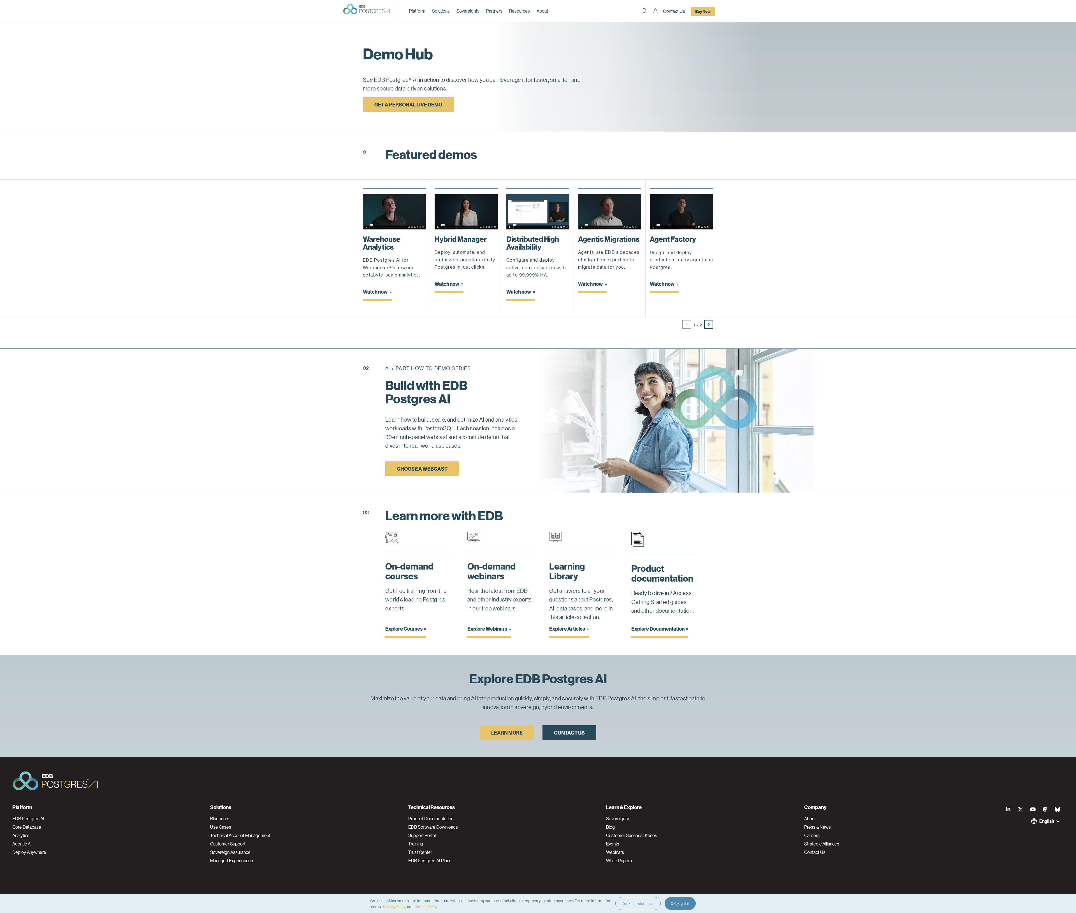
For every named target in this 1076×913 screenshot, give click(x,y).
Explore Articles (567, 628)
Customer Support (227, 843)
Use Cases (220, 827)
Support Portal (422, 835)
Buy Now (703, 11)
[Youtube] (1033, 809)
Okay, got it (680, 903)
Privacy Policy (394, 906)
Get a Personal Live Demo (408, 104)
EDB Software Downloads (433, 827)
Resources (519, 11)
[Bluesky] (1057, 809)
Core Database (26, 827)
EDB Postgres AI (28, 818)
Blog (610, 827)
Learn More (507, 732)
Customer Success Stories (631, 835)
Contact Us (674, 11)
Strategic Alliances (821, 843)
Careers (812, 835)
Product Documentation (430, 818)
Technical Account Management (240, 835)
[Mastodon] (1045, 809)
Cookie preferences (638, 903)
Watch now (375, 291)
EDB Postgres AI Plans (429, 860)
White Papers (619, 860)
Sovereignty (467, 11)
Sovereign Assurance (230, 852)
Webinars (615, 852)
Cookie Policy (425, 906)
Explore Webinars (487, 628)
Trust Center (420, 852)
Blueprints (219, 818)
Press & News (817, 827)
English (1046, 821)
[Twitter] (1020, 809)
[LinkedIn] (1008, 809)
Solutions (441, 11)
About (542, 11)
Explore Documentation (658, 628)
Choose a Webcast (422, 468)
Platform (417, 11)
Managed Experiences (231, 860)
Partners (494, 11)
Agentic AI (22, 843)
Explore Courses (404, 628)
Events (612, 843)
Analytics (20, 835)
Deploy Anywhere (29, 852)
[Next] (708, 324)
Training (415, 843)
